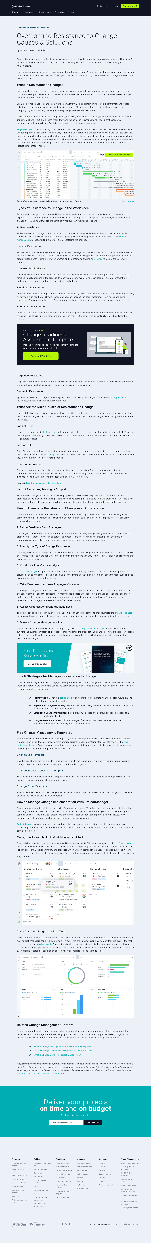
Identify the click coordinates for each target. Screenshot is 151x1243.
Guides (37, 1159)
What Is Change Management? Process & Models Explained (63, 1046)
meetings (98, 259)
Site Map (136, 1224)
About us (102, 1163)
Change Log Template (31, 754)
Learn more (125, 201)
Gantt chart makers (18, 1179)
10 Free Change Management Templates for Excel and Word (63, 1050)
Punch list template (62, 1197)
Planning (21, 28)
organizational (121, 397)
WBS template (60, 1178)
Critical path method (41, 1190)
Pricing (70, 12)
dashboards (46, 944)
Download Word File (41, 356)
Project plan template (63, 1163)
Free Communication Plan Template (43, 483)
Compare (81, 1159)
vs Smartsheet (82, 1170)
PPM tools (15, 1196)
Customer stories (105, 1174)
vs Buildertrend (82, 1188)
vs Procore (81, 1185)
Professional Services (38, 28)
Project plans (38, 1176)
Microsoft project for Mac (129, 1163)
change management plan (91, 628)
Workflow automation (19, 1175)
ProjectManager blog (130, 1159)
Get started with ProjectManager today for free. (40, 1073)
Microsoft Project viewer (129, 1185)
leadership (51, 432)
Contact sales (102, 6)
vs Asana (80, 1178)
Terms (117, 1224)
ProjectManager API (106, 1185)
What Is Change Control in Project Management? (57, 1055)
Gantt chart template (63, 1167)
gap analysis (66, 698)
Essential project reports (129, 1208)
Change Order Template (32, 786)
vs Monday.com (82, 1174)
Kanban (36, 1186)
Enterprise (59, 12)
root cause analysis (28, 571)
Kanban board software (20, 1183)
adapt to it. (55, 454)
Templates (60, 1159)
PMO (35, 1194)
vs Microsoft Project (84, 1163)
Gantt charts (125, 843)
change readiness (123, 613)
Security (102, 1170)
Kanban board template (64, 1170)
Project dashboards (19, 1186)
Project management (41, 1169)
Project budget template (64, 1181)
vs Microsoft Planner (84, 1167)
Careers (102, 1178)
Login (115, 6)
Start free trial (129, 6)
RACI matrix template (63, 1174)
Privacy (128, 1224)
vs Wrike (80, 1181)
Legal (123, 1224)
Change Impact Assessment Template (41, 770)
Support (102, 1167)
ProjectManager (25, 129)
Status (101, 1181)
